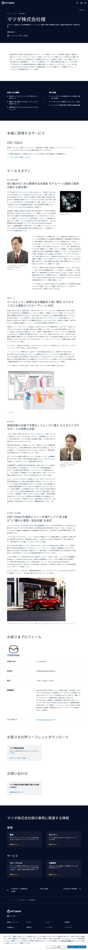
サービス (28, 922)
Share (82, 10)
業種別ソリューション (13, 922)
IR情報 (28, 927)
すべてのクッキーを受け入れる (76, 947)
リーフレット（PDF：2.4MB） (19, 36)
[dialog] (44, 942)
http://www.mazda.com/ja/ (44, 720)
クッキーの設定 (56, 947)
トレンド (14, 13)
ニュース (47, 927)
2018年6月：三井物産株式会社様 (19, 890)
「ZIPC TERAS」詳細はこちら (18, 157)
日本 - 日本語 (12, 916)
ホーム (8, 13)
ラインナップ (68, 927)
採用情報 (9, 927)
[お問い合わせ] (81, 3)
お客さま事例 (22, 13)
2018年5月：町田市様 (70, 889)
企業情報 (67, 922)
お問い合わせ (10, 32)
